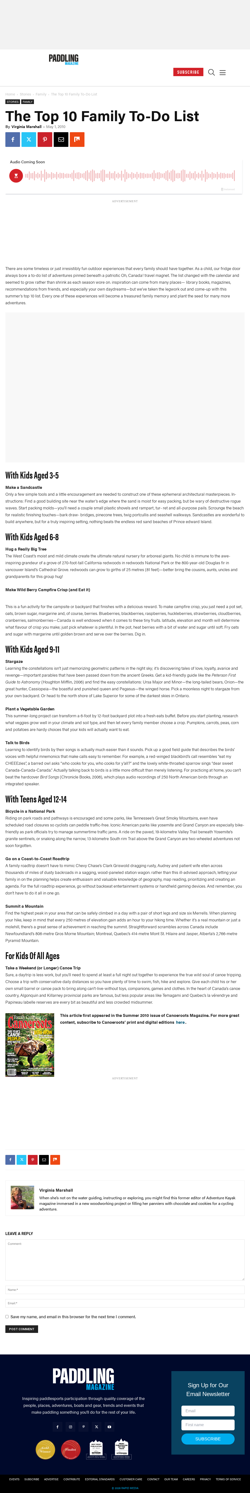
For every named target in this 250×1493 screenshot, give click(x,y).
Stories (25, 93)
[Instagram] (70, 1427)
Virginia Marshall (26, 126)
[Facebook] (12, 139)
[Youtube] (109, 1427)
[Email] (61, 139)
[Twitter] (28, 139)
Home (10, 93)
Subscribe (188, 72)
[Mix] (77, 139)
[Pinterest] (45, 139)
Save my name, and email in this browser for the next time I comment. (73, 1316)
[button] (211, 73)
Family (41, 93)
